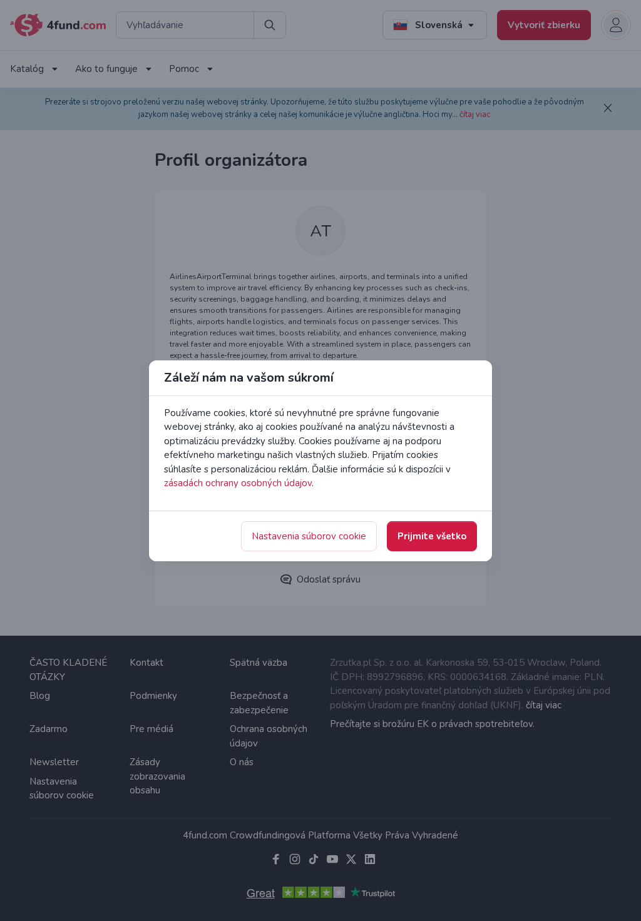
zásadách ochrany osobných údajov (238, 483)
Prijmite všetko (431, 536)
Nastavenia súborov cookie (309, 536)
